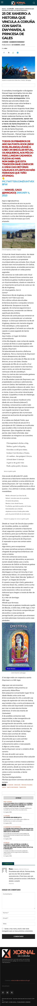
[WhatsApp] (13, 53)
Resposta (11, 883)
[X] (8, 53)
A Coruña (10, 785)
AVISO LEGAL (12, 1002)
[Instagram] (7, 992)
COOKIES (28, 1002)
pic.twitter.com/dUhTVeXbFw (18, 183)
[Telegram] (18, 53)
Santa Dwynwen (12, 787)
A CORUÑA (10, 8)
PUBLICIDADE (21, 1002)
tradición (22, 787)
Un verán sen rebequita (13, 817)
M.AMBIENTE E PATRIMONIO (16, 42)
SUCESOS (6, 842)
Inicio (4, 8)
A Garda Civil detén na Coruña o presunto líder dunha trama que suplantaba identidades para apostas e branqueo (18, 846)
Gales (4, 787)
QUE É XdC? (5, 1002)
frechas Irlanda (26, 785)
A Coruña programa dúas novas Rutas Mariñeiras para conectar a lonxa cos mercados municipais (18, 830)
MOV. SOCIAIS (8, 801)
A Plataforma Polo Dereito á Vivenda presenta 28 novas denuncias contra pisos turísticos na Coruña (18, 805)
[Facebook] (4, 53)
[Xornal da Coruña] (18, 3)
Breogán (17, 785)
